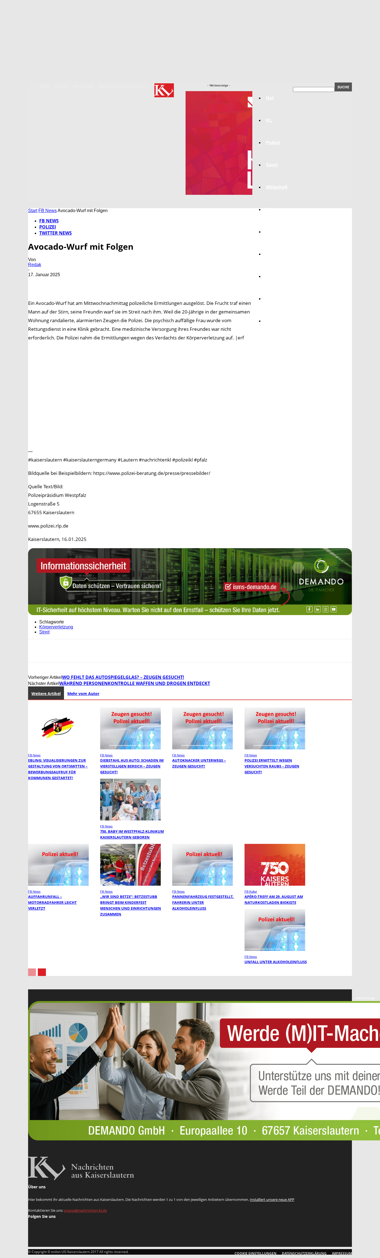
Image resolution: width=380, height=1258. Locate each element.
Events (61, 87)
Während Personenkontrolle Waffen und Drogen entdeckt (134, 683)
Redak (34, 264)
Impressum (83, 87)
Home (44, 87)
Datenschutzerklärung (122, 87)
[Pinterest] (77, 282)
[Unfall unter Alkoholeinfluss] (275, 949)
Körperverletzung (56, 627)
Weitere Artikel (46, 693)
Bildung (274, 231)
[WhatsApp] (97, 282)
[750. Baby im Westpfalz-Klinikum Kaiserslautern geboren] (130, 819)
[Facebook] (37, 282)
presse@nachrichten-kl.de (85, 1210)
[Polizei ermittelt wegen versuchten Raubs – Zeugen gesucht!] (275, 747)
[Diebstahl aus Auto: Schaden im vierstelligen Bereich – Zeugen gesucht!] (130, 747)
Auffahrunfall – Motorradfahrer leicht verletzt (52, 902)
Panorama (277, 321)
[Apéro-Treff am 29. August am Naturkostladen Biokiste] (275, 884)
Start (32, 210)
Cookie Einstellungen (256, 1253)
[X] (57, 282)
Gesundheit (278, 276)
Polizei (47, 227)
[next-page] (42, 972)
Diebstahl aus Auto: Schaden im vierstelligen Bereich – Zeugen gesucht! (132, 766)
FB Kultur (251, 891)
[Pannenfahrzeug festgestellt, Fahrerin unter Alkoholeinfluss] (202, 884)
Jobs (271, 209)
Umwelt (274, 254)
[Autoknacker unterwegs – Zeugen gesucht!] (202, 747)
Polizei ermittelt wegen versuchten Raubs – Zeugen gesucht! (272, 766)
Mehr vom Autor (83, 693)
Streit (44, 632)
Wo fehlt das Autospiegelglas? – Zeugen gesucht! (123, 677)
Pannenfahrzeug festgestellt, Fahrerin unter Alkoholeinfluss (203, 902)
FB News (47, 210)
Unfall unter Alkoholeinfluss (276, 961)
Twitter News (55, 233)
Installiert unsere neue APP (272, 1199)
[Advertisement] (190, 394)
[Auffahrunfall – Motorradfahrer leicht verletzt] (58, 884)
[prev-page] (32, 972)
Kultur (272, 298)
